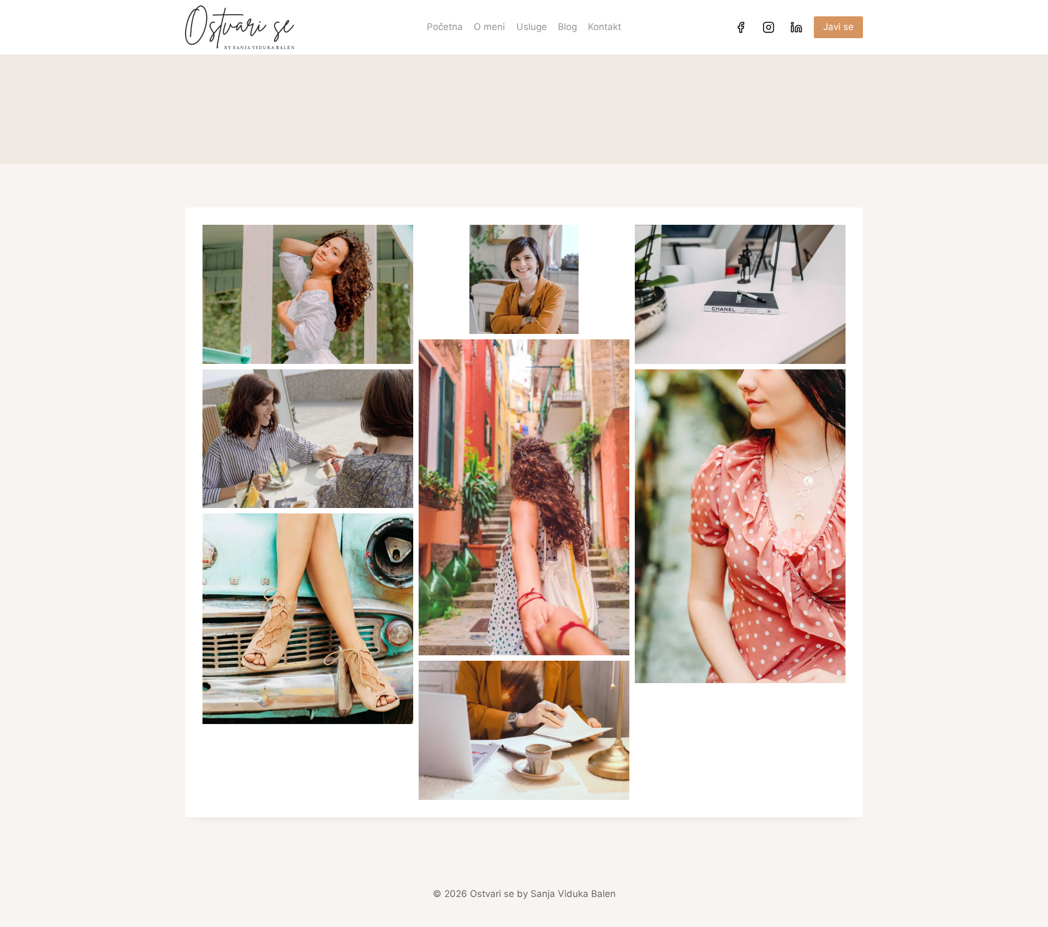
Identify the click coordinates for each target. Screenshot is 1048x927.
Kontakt (604, 26)
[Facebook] (741, 27)
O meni (489, 26)
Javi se (838, 26)
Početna (445, 26)
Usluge (531, 26)
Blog (567, 26)
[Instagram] (769, 27)
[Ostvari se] (239, 27)
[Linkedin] (796, 27)
